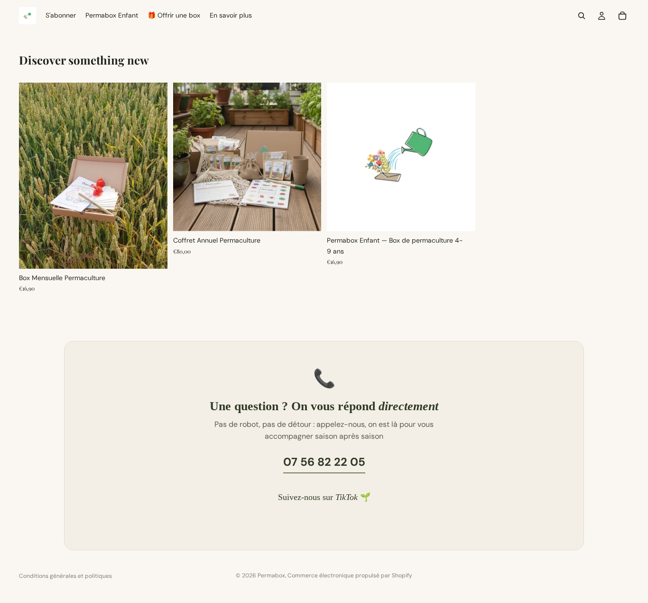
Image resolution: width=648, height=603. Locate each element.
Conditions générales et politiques (65, 576)
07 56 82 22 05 (324, 461)
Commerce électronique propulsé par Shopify (349, 575)
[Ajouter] (152, 254)
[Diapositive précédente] (187, 157)
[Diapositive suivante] (307, 157)
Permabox (271, 575)
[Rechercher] (581, 15)
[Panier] (622, 15)
